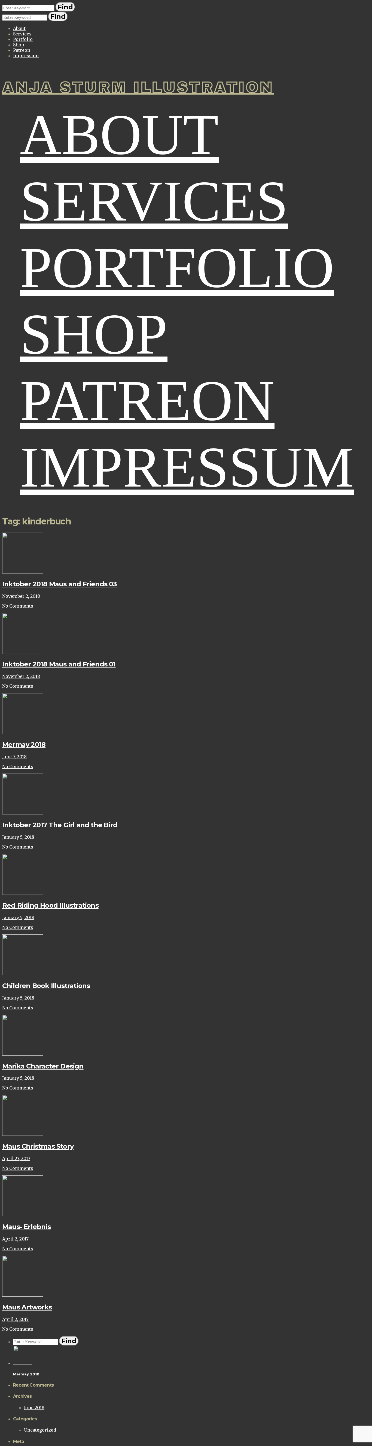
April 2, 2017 (15, 1239)
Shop (18, 44)
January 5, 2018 (18, 837)
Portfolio (23, 39)
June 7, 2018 (14, 756)
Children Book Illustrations (46, 986)
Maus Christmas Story (38, 1146)
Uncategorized (40, 1430)
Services (22, 34)
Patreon (21, 50)
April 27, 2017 (16, 1158)
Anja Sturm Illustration (138, 87)
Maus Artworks (27, 1307)
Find (65, 7)
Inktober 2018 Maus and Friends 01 (59, 664)
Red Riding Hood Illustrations (50, 905)
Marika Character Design (43, 1066)
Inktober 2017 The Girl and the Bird (59, 825)
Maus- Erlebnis (26, 1227)
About (19, 28)
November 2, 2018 (21, 596)
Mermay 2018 (23, 744)
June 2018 (34, 1407)
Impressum (26, 55)
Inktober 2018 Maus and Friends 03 (59, 584)
